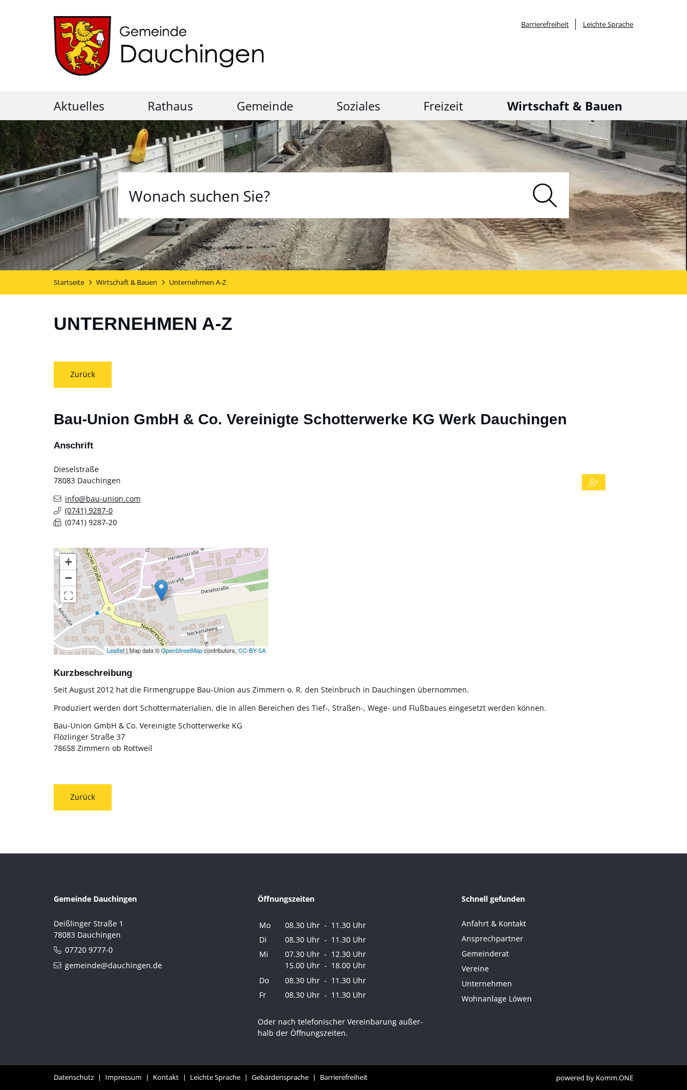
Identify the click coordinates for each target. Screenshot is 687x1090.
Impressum (123, 1077)
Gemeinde (265, 106)
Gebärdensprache (280, 1077)
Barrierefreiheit (545, 24)
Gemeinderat (485, 953)
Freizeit (443, 106)
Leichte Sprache (608, 24)
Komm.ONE (614, 1077)
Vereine (475, 968)
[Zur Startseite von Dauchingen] (159, 46)
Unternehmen (487, 983)
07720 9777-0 (89, 950)
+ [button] (68, 562)
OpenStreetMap (181, 650)
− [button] (68, 578)
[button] (68, 594)
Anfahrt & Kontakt (494, 923)
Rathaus (170, 106)
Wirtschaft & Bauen (564, 106)
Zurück (82, 374)
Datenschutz (74, 1077)
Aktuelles (79, 106)
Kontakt (166, 1077)
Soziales (358, 106)
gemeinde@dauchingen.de (113, 965)
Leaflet (116, 650)
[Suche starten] (545, 195)
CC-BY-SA (252, 650)
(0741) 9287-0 (89, 510)
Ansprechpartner (492, 938)
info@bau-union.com (103, 499)
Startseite (69, 282)
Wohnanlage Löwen (497, 998)
